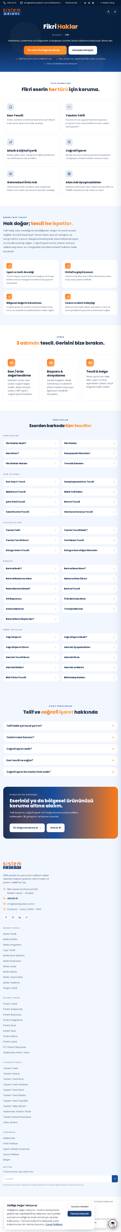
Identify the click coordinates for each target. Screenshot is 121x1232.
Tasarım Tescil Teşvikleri (15, 1100)
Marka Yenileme (11, 982)
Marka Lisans (9, 966)
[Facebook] (85, 3)
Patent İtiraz (9, 1030)
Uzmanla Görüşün (82, 50)
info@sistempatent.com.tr (37, 2)
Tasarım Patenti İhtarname (17, 1117)
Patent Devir (9, 1025)
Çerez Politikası (11, 1154)
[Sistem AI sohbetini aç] (112, 1223)
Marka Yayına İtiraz (13, 977)
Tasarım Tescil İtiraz (13, 1079)
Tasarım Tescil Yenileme (15, 1084)
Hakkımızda (9, 1138)
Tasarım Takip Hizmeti (14, 1106)
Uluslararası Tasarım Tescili (17, 1111)
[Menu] (115, 12)
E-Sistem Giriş (107, 2)
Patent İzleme (10, 1036)
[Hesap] (108, 12)
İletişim (6, 1159)
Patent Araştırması (13, 1009)
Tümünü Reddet (80, 1206)
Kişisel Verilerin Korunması (16, 1149)
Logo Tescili (9, 950)
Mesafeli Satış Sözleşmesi (100, 1201)
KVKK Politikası (10, 1143)
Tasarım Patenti (11, 1073)
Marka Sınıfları (10, 939)
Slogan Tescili (10, 988)
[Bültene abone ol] (115, 1178)
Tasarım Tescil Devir (13, 1089)
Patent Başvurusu (12, 1014)
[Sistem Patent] (11, 11)
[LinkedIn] (89, 3)
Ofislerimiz (55, 2)
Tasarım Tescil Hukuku (14, 1095)
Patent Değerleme (13, 1020)
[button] (105, 1221)
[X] (27, 917)
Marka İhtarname (12, 961)
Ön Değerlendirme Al (25, 827)
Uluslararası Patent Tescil (16, 1052)
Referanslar (71, 2)
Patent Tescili (10, 1003)
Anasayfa (56, 34)
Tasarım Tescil (10, 1068)
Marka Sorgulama (12, 944)
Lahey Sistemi (10, 1122)
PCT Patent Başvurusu (14, 1047)
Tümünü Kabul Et (79, 1213)
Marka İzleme (10, 971)
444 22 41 (11, 2)
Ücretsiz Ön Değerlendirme (43, 50)
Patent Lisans (10, 1041)
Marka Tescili (9, 933)
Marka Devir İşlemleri (14, 955)
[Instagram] (93, 3)
